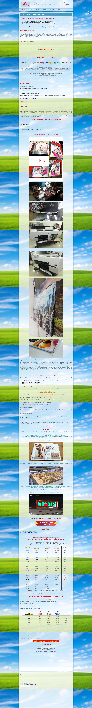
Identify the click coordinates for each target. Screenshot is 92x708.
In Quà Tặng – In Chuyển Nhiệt (27, 41)
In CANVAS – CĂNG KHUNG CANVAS (29, 43)
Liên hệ (59, 9)
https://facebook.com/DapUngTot (30, 684)
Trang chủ (23, 9)
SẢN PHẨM (44, 9)
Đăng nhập (67, 4)
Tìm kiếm (70, 3)
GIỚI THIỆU (30, 9)
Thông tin (52, 9)
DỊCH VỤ (37, 9)
